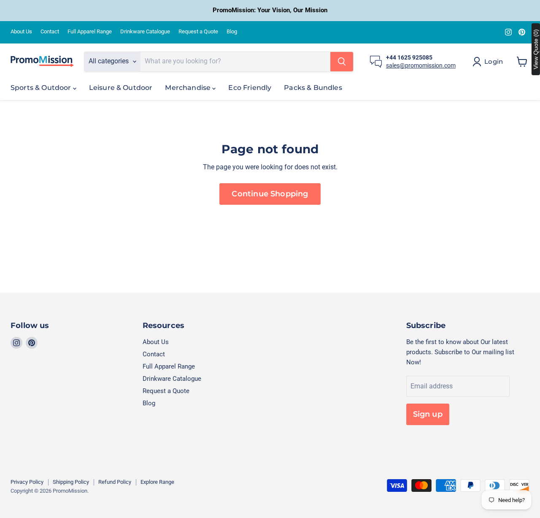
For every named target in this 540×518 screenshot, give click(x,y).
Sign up (428, 414)
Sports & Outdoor (42, 88)
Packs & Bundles (313, 88)
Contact (49, 32)
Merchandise (188, 88)
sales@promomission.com (421, 65)
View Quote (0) (535, 49)
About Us (21, 32)
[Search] (341, 61)
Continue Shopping (270, 193)
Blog (232, 32)
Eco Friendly (249, 88)
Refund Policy (114, 482)
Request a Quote (198, 32)
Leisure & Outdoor (121, 88)
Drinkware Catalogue (145, 32)
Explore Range (157, 482)
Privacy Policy (27, 482)
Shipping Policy (71, 482)
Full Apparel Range (90, 32)
